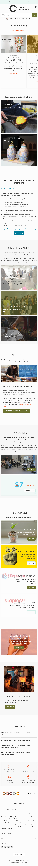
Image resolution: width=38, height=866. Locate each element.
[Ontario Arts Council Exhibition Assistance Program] (13, 44)
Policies (28, 860)
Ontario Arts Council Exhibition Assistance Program (13, 60)
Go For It (10, 707)
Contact (10, 860)
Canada (18, 855)
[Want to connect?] (28, 779)
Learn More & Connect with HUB (16, 411)
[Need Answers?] (9, 769)
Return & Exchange (19, 860)
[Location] (28, 769)
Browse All (18, 91)
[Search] (34, 15)
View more (12, 73)
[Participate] (9, 779)
